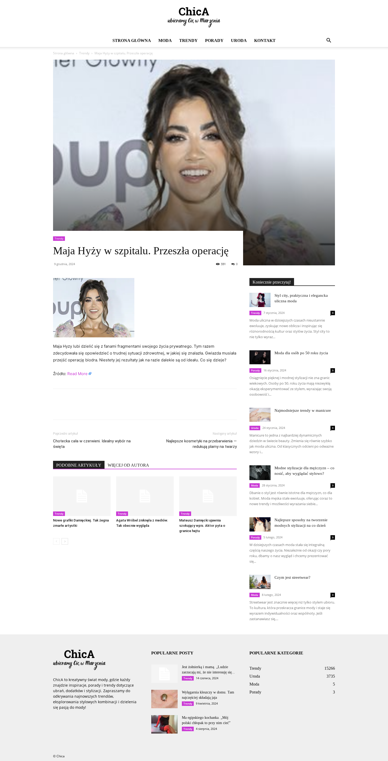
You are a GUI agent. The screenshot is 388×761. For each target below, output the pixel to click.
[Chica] (194, 17)
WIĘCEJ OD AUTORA (128, 465)
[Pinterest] (82, 409)
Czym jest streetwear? (292, 577)
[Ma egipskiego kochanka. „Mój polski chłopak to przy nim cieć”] (164, 724)
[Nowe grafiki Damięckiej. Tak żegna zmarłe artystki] (82, 496)
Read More (77, 373)
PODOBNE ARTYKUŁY (78, 465)
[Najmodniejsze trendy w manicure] (260, 415)
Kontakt (265, 40)
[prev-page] (56, 541)
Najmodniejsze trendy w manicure (303, 410)
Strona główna (131, 40)
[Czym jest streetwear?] (260, 582)
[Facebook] (58, 409)
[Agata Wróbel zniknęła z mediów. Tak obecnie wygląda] (145, 496)
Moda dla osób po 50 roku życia (301, 353)
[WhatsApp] (94, 409)
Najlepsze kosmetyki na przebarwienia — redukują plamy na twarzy (201, 444)
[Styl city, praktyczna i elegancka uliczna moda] (260, 300)
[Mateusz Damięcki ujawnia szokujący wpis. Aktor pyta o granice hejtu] (208, 496)
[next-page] (64, 541)
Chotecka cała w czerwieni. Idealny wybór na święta (92, 444)
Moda (165, 40)
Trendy (188, 40)
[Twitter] (70, 409)
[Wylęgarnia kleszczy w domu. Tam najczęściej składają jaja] (164, 699)
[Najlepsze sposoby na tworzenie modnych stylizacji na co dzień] (260, 524)
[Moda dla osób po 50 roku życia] (260, 357)
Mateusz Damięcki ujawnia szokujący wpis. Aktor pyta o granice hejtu (202, 525)
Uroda (239, 40)
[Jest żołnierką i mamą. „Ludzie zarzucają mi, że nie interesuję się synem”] (164, 673)
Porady (214, 40)
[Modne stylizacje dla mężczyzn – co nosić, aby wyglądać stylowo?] (260, 472)
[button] (328, 41)
